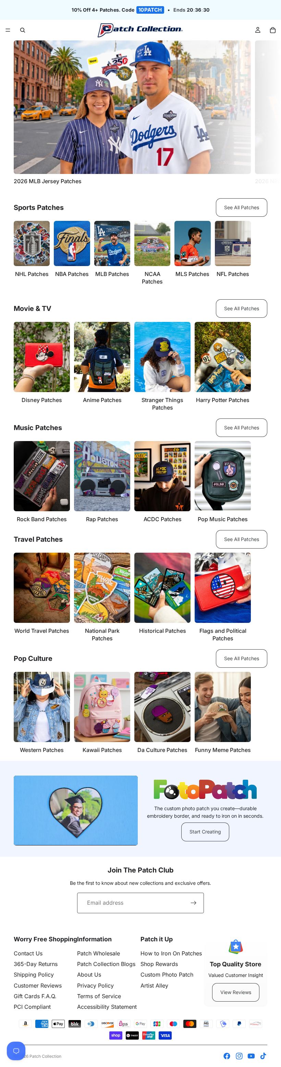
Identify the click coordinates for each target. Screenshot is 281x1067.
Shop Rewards (159, 964)
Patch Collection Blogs (106, 964)
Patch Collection (45, 1056)
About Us (89, 974)
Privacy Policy (95, 985)
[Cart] (272, 30)
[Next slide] (259, 112)
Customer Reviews (38, 985)
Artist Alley (154, 985)
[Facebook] (227, 1056)
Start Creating (205, 831)
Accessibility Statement (107, 1006)
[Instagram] (239, 1056)
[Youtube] (251, 1056)
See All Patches (241, 207)
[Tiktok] (263, 1056)
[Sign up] (193, 903)
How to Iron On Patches (171, 953)
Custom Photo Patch (166, 974)
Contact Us (28, 953)
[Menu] (8, 30)
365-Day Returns (36, 964)
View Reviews (235, 992)
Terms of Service (99, 996)
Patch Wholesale (98, 953)
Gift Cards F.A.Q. (35, 996)
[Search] (22, 30)
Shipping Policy (34, 974)
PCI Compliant (32, 1006)
